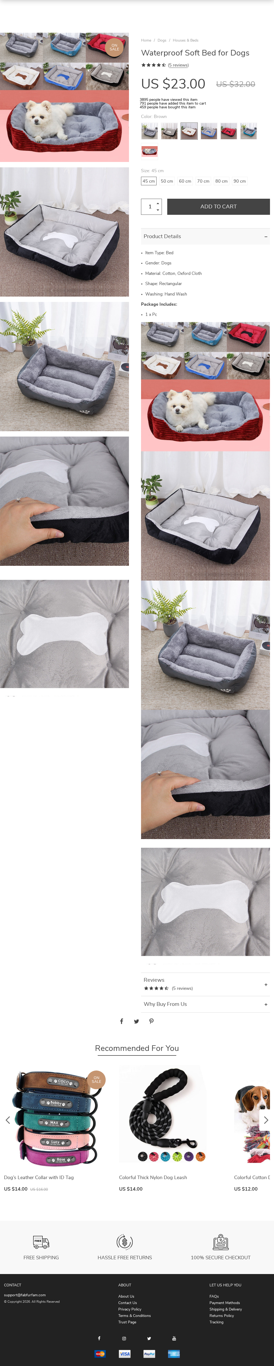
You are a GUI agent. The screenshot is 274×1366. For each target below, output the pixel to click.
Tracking (216, 1322)
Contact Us (127, 1303)
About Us (126, 1296)
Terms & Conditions (134, 1316)
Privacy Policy (129, 1309)
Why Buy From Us (165, 1004)
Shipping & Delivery (226, 1309)
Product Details (162, 236)
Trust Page (127, 1322)
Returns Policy (222, 1316)
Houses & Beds (186, 40)
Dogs (162, 40)
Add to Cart (218, 206)
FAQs (214, 1296)
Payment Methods (225, 1303)
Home (146, 40)
